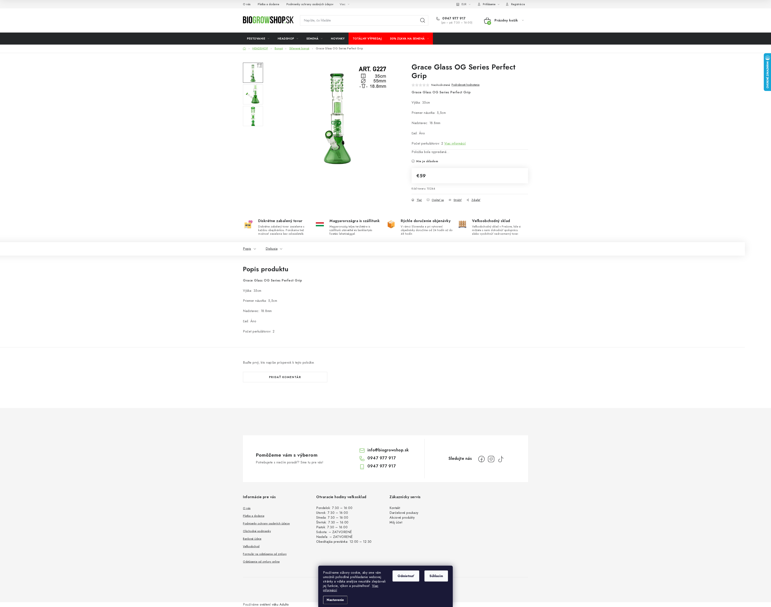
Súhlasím (436, 576)
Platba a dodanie (268, 4)
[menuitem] (258, 39)
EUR (464, 4)
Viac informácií (455, 143)
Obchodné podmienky (257, 531)
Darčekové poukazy (404, 512)
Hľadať (422, 20)
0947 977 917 (453, 18)
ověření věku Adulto (274, 604)
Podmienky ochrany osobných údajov (310, 4)
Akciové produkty (402, 517)
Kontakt (395, 508)
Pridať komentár (285, 377)
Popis (247, 248)
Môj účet (396, 522)
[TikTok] (501, 459)
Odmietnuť (406, 576)
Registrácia (518, 4)
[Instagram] (491, 459)
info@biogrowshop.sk (388, 450)
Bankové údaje (252, 539)
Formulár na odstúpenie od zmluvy (265, 554)
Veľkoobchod (251, 546)
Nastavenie (335, 600)
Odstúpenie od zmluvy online (261, 562)
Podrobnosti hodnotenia (465, 85)
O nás (247, 4)
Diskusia (271, 248)
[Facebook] (481, 459)
